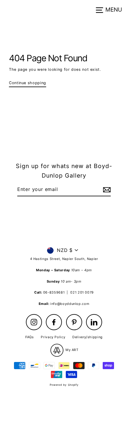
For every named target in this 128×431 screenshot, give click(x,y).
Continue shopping (27, 83)
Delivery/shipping (87, 337)
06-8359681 (54, 292)
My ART (71, 350)
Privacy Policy (53, 337)
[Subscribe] (106, 189)
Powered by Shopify (64, 384)
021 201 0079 (82, 292)
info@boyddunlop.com (69, 304)
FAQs (29, 337)
